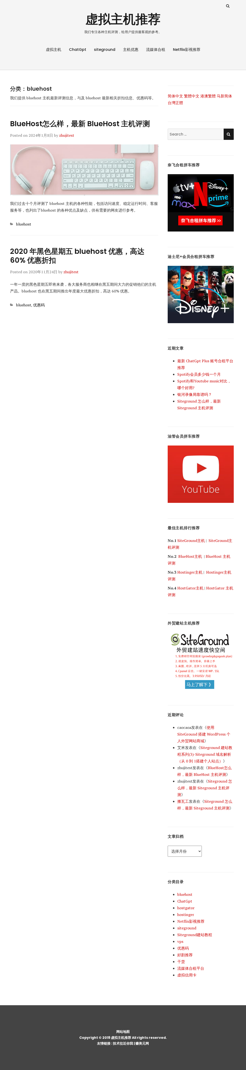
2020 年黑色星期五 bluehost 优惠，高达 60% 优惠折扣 (77, 255)
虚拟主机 (53, 49)
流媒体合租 (155, 49)
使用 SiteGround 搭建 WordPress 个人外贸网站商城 (203, 734)
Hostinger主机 (190, 572)
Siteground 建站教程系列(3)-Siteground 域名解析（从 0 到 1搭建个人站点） (204, 754)
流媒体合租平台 (190, 968)
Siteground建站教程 (194, 934)
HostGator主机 (190, 588)
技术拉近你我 (123, 1043)
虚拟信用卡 (187, 975)
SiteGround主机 (191, 540)
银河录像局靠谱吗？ (194, 394)
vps (180, 941)
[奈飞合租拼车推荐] (201, 202)
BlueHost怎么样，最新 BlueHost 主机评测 (80, 124)
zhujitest (66, 135)
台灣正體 (175, 102)
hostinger (185, 914)
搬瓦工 (183, 801)
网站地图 (123, 1031)
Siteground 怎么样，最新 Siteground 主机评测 (204, 788)
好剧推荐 (185, 954)
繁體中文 (191, 96)
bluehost (23, 224)
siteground (104, 49)
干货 (181, 961)
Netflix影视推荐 (186, 49)
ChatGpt (77, 49)
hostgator (186, 907)
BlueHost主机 (190, 556)
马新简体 (224, 96)
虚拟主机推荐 (123, 19)
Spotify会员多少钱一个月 (199, 374)
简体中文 (175, 96)
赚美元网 (142, 1043)
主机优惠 (130, 49)
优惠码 (39, 305)
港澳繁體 (208, 96)
